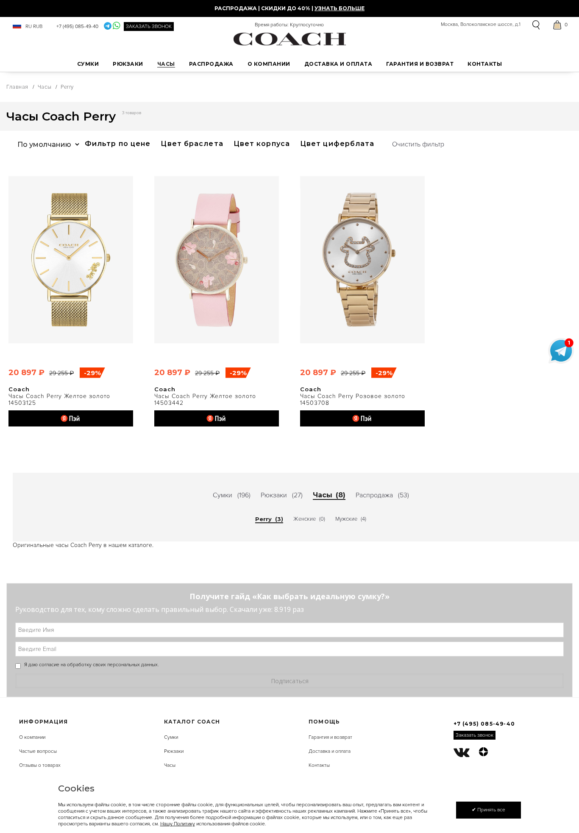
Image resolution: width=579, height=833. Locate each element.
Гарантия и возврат (330, 737)
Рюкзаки (174, 751)
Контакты (319, 765)
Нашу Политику (177, 824)
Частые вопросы (38, 751)
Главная (17, 87)
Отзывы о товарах (40, 765)
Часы (44, 87)
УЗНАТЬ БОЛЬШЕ (340, 8)
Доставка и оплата (330, 751)
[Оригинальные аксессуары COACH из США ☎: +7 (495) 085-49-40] (290, 39)
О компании (32, 737)
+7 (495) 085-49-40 (77, 26)
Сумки (171, 737)
